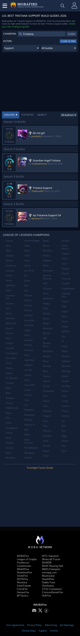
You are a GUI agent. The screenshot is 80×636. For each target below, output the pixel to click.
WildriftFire (23, 569)
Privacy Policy (34, 625)
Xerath (65, 381)
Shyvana (47, 411)
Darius (9, 368)
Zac (63, 421)
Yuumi (65, 411)
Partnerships (29, 630)
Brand (9, 328)
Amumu (10, 270)
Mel (26, 429)
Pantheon (48, 298)
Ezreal (9, 403)
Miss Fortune (28, 441)
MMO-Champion (51, 569)
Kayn (27, 335)
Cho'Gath (11, 358)
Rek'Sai (47, 333)
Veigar (65, 326)
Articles (54, 630)
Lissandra (29, 385)
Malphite (29, 409)
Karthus (28, 315)
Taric (64, 263)
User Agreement (15, 625)
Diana (9, 373)
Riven (46, 361)
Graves (10, 447)
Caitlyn (9, 343)
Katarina (29, 325)
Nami (46, 240)
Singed (46, 415)
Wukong (66, 371)
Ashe (8, 290)
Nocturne (48, 270)
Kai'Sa (27, 300)
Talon (65, 258)
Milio (27, 434)
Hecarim (10, 457)
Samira (47, 376)
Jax (26, 275)
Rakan (46, 323)
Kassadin (29, 320)
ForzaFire (22, 589)
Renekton (48, 351)
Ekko (8, 388)
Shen (45, 406)
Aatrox (9, 240)
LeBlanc (28, 365)
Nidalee (47, 260)
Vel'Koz (65, 331)
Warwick (66, 366)
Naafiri (28, 457)
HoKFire (46, 595)
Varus (65, 316)
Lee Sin (28, 370)
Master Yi (29, 424)
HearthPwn (48, 579)
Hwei (27, 245)
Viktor (65, 351)
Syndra (65, 240)
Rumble (47, 366)
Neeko (46, 255)
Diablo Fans (48, 582)
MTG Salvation (50, 556)
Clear (71, 33)
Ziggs (64, 435)
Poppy (46, 303)
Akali (8, 250)
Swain (46, 450)
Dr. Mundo (11, 378)
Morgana (29, 452)
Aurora (9, 303)
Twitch (65, 301)
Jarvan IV (29, 270)
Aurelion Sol (10, 297)
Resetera (22, 582)
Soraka (46, 445)
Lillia (26, 380)
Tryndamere (68, 288)
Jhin (26, 285)
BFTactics (22, 595)
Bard (8, 313)
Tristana (66, 278)
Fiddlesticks (12, 407)
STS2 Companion (52, 589)
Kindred (28, 350)
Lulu (26, 400)
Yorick (65, 401)
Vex (63, 336)
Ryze (45, 371)
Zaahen (66, 415)
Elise (8, 393)
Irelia (27, 255)
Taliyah (65, 253)
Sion (45, 421)
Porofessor (23, 562)
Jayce (27, 280)
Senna (46, 386)
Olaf (45, 283)
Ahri (8, 245)
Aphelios (10, 285)
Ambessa (11, 265)
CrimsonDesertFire (52, 592)
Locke (27, 390)
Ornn (45, 293)
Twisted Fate (66, 295)
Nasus (46, 245)
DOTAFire (22, 579)
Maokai (28, 419)
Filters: (7, 41)
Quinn (46, 318)
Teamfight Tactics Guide (40, 467)
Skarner (47, 430)
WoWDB (46, 562)
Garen (9, 432)
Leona (27, 375)
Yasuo (65, 391)
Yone (64, 396)
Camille (10, 348)
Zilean (65, 440)
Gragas (10, 442)
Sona (45, 440)
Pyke (45, 308)
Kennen (28, 340)
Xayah (65, 376)
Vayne (65, 321)
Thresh (65, 273)
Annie (9, 280)
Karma (28, 310)
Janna (27, 265)
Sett (45, 396)
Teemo (65, 268)
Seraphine (48, 391)
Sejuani (47, 381)
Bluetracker (48, 575)
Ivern (27, 260)
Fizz (8, 417)
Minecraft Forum (51, 559)
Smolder (47, 435)
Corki (8, 363)
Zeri (64, 430)
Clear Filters (68, 41)
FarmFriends (24, 585)
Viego (65, 346)
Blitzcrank (11, 323)
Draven (10, 383)
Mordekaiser (31, 447)
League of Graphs (27, 559)
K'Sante (28, 295)
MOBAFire (23, 556)
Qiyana (46, 313)
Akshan (10, 255)
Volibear (66, 361)
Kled (26, 355)
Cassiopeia (12, 353)
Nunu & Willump (47, 277)
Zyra (64, 450)
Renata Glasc (46, 344)
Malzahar (29, 414)
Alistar (9, 260)
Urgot (65, 311)
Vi (62, 341)
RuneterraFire (24, 572)
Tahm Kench (65, 247)
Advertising (51, 625)
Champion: (9, 33)
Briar (8, 338)
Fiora (8, 413)
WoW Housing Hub (52, 565)
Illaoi (27, 250)
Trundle (66, 283)
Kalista (28, 305)
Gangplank (11, 428)
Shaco (46, 401)
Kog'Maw (29, 360)
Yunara (65, 406)
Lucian (27, 394)
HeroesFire (23, 592)
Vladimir (66, 356)
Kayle (27, 330)
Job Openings (67, 625)
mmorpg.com (49, 572)
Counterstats (24, 565)
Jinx (26, 290)
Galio (8, 422)
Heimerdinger (32, 240)
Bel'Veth (10, 318)
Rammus (47, 328)
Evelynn (10, 398)
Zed (64, 426)
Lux (26, 405)
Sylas (46, 455)
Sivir (45, 426)
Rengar (47, 356)
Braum (9, 333)
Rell (45, 338)
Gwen (9, 452)
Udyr (64, 306)
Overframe (48, 585)
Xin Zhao (66, 386)
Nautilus (47, 250)
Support (43, 630)
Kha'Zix (28, 345)
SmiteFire (22, 575)
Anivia (9, 275)
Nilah (46, 265)
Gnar (8, 437)
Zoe (64, 445)
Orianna (47, 288)
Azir (8, 308)
